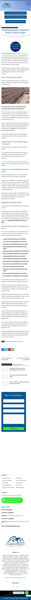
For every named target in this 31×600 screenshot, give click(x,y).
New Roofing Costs (6, 485)
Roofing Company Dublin (8, 487)
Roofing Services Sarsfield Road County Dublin (14, 25)
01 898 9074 (11, 512)
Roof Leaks (18, 485)
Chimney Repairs (6, 478)
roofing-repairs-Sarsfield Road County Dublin (14, 341)
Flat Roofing (5, 483)
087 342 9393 (24, 331)
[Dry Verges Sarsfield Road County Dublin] (5, 376)
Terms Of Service (12, 592)
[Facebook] (2, 349)
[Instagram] (17, 587)
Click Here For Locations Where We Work (11, 495)
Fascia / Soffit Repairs (21, 480)
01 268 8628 (11, 518)
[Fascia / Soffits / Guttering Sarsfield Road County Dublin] (5, 383)
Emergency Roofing (7, 480)
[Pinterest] (9, 349)
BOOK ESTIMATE (18, 109)
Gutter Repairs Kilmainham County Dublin (23, 359)
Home (2, 25)
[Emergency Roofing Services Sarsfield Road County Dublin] (5, 370)
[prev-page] (2, 389)
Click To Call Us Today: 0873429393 (16, 598)
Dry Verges (18, 478)
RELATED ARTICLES (6, 364)
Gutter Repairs (19, 483)
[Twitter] (6, 349)
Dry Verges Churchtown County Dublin (7, 359)
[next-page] (5, 389)
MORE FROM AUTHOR (18, 364)
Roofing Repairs (20, 487)
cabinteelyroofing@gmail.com (12, 526)
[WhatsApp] (12, 349)
